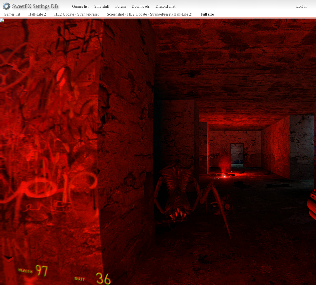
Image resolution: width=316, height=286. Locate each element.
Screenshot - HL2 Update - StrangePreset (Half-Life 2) (149, 14)
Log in (301, 6)
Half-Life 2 (37, 14)
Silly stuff (101, 6)
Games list (80, 6)
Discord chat (165, 6)
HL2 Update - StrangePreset (76, 14)
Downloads (141, 6)
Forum (120, 6)
